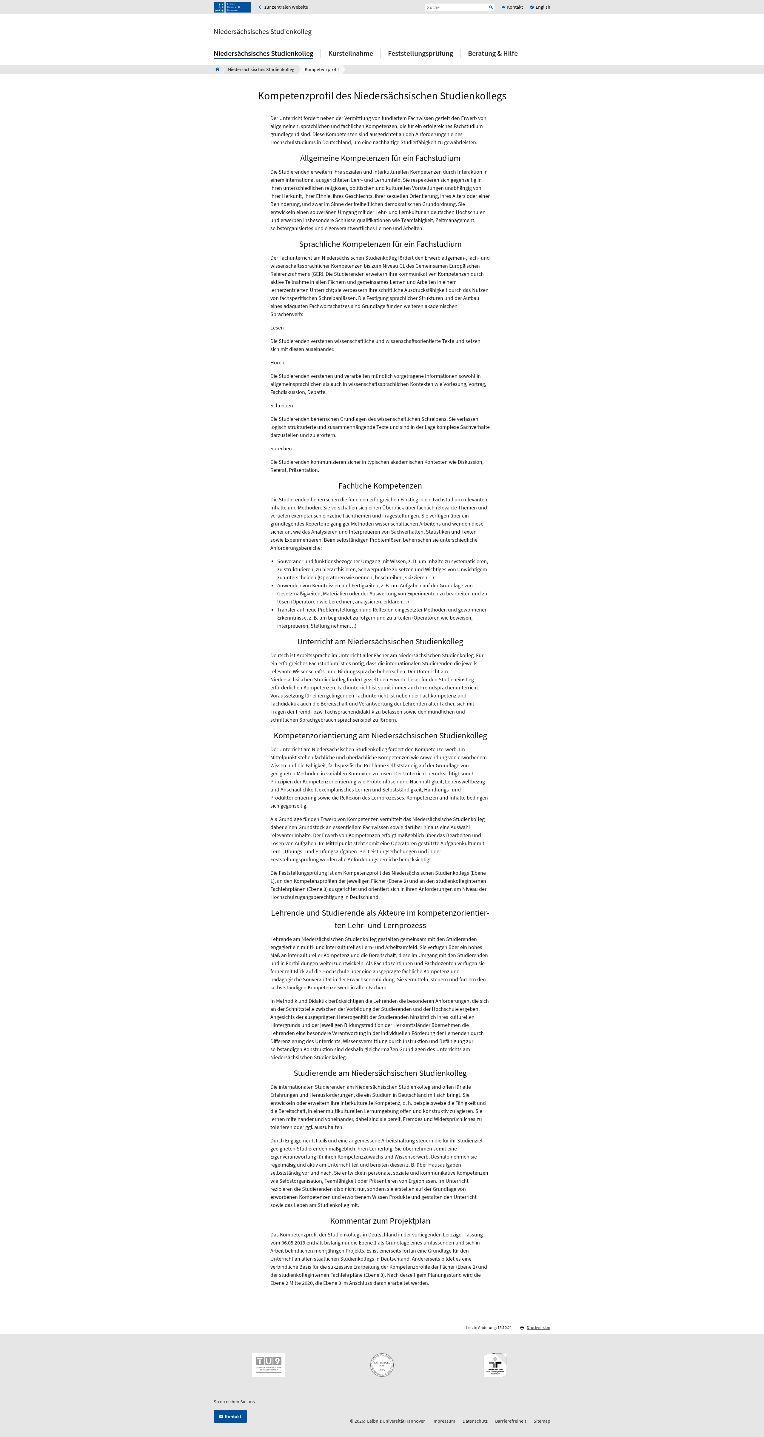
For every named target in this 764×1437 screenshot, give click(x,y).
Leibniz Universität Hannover (396, 1421)
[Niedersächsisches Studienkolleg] (215, 69)
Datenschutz (475, 1421)
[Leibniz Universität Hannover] (232, 7)
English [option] (543, 7)
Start (491, 7)
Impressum (443, 1421)
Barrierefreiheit (510, 1421)
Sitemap (542, 1421)
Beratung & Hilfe (493, 53)
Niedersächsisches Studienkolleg (263, 31)
